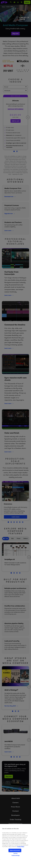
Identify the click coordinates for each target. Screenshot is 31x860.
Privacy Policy (20, 846)
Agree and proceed (15, 850)
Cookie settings (15, 855)
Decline (15, 853)
